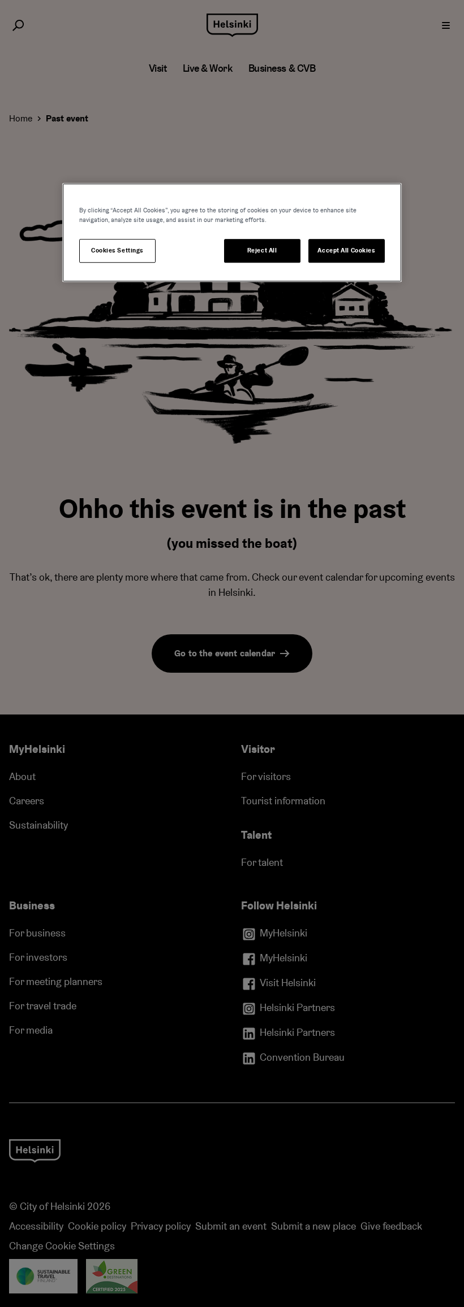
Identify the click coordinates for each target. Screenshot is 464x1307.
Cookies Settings (117, 250)
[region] (232, 232)
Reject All (262, 250)
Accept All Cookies (346, 250)
